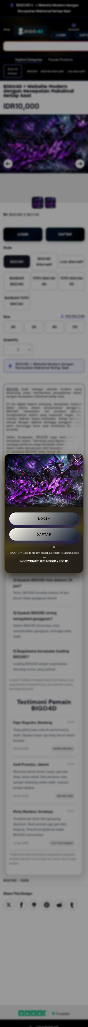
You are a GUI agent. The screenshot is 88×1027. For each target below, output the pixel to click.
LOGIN (44, 518)
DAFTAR (44, 534)
